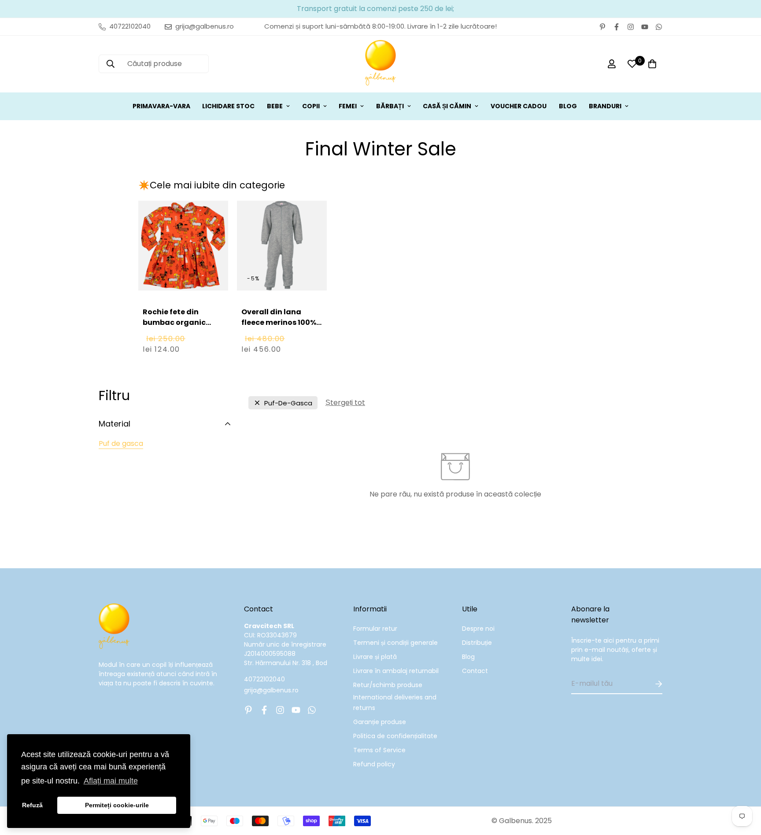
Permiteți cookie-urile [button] (117, 805)
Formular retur (375, 628)
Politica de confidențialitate (395, 736)
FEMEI (348, 106)
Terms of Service (379, 750)
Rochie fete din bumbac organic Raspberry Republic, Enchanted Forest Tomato (180, 333)
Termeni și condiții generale (395, 642)
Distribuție (477, 642)
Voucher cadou (519, 106)
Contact (475, 670)
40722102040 (264, 679)
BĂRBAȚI (390, 106)
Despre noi (478, 628)
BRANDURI (605, 106)
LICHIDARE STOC (228, 106)
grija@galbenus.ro (271, 690)
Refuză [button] (32, 805)
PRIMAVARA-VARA (161, 106)
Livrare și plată (375, 656)
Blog (468, 656)
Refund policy (374, 764)
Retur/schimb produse (387, 685)
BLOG (568, 106)
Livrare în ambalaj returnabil (396, 670)
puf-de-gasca (288, 403)
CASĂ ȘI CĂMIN (447, 106)
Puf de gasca (121, 443)
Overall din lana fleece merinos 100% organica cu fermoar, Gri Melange (281, 328)
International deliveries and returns (394, 702)
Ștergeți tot (345, 402)
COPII (311, 106)
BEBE (275, 106)
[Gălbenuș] (380, 64)
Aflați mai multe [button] (111, 780)
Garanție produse (379, 721)
